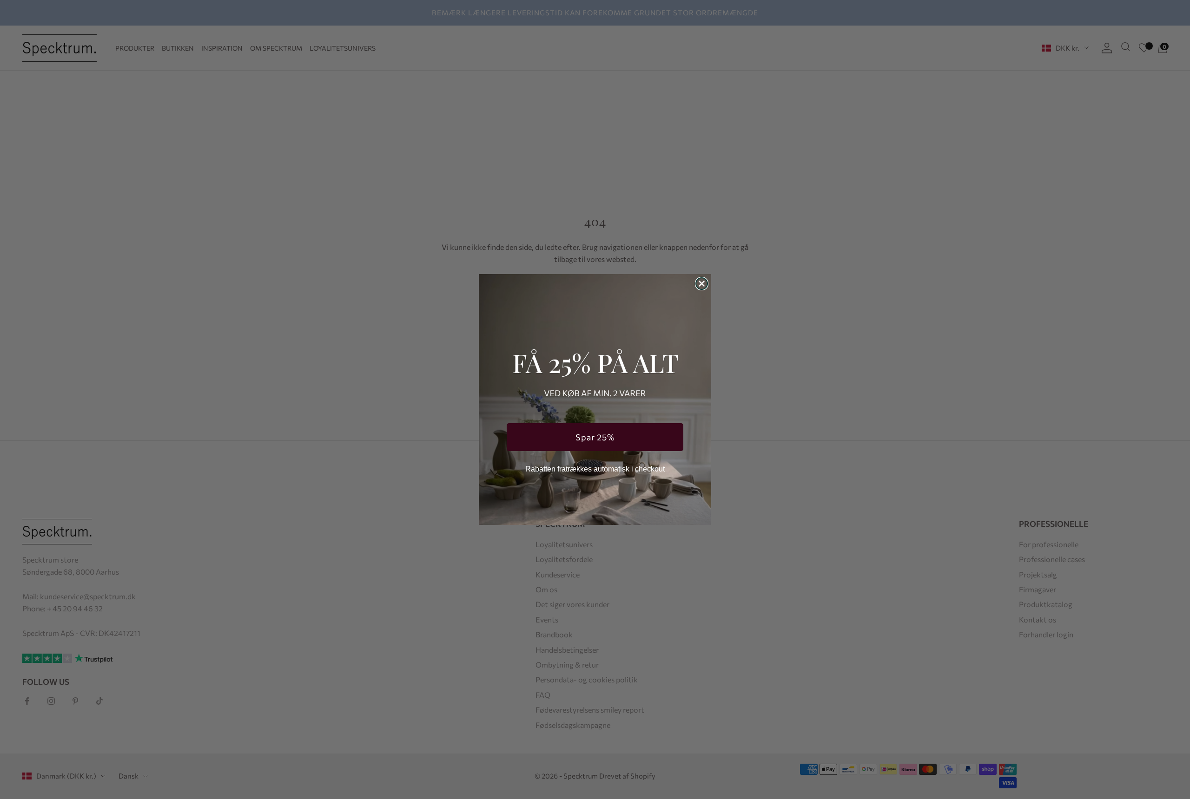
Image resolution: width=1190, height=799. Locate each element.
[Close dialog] (701, 283)
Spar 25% (595, 437)
